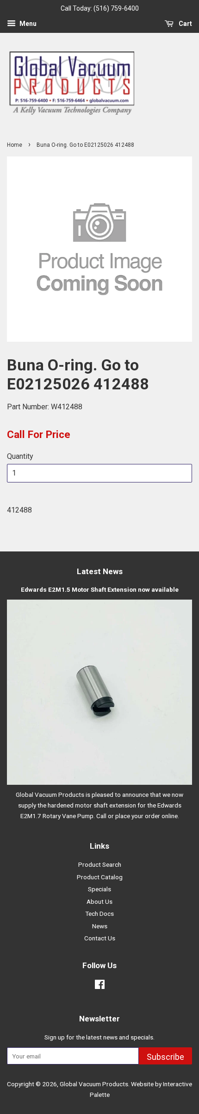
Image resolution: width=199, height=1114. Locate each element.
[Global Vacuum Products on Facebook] (99, 986)
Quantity (20, 456)
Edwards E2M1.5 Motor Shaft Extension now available (100, 589)
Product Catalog (100, 877)
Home (14, 145)
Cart (184, 23)
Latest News (100, 571)
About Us (99, 901)
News (99, 926)
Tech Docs (99, 913)
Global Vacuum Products (94, 1084)
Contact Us (99, 938)
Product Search (99, 864)
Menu (27, 23)
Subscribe (165, 1057)
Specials (99, 889)
